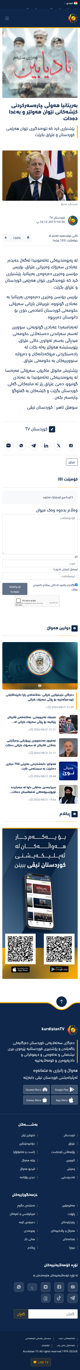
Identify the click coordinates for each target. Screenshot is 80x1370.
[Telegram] (33, 445)
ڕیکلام (31, 1247)
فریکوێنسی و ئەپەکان (22, 1213)
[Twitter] (58, 445)
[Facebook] (71, 445)
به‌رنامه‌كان (69, 1239)
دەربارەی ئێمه (27, 1222)
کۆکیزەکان (46, 1345)
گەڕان (21, 1314)
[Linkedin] (46, 445)
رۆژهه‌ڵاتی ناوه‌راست (63, 1151)
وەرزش (71, 1168)
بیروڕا (72, 1247)
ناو (76, 556)
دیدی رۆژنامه (27, 1177)
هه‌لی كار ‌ (29, 1239)
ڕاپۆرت (71, 1213)
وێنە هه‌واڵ (28, 1160)
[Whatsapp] (21, 445)
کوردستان (69, 1135)
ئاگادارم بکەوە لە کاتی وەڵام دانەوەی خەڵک (55, 587)
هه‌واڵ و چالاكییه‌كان (63, 1230)
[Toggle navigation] (7, 18)
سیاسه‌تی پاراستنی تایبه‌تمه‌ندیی (38, 1338)
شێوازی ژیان (28, 1135)
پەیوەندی (29, 1230)
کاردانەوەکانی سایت (66, 1338)
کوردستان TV (57, 217)
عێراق (72, 462)
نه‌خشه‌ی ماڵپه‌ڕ (26, 1205)
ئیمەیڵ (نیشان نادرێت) (65, 569)
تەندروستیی (68, 1177)
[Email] (9, 445)
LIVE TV (42, 1362)
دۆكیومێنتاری (27, 1143)
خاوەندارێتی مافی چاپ (66, 1345)
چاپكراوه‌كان (68, 1222)
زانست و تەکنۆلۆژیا (24, 1151)
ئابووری (70, 1160)
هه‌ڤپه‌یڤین (68, 1205)
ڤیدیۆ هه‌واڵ (27, 1168)
